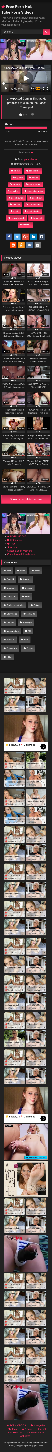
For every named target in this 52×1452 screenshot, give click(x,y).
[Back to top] (43, 1443)
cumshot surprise (35, 191)
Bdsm (37, 571)
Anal (9, 571)
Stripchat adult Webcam (19, 551)
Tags (13, 543)
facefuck (16, 204)
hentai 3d (30, 614)
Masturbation (13, 631)
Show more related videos (26, 499)
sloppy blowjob (17, 218)
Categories (16, 540)
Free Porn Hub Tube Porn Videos (17, 9)
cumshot (14, 191)
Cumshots (11, 596)
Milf (29, 631)
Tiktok (9, 657)
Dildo (27, 596)
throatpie (27, 225)
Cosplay (26, 579)
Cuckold (28, 588)
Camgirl (10, 579)
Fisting (37, 605)
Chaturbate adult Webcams (21, 554)
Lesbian (10, 622)
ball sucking (34, 171)
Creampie (11, 588)
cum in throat (34, 184)
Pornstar (10, 639)
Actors (13, 547)
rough (15, 211)
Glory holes (12, 614)
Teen (26, 639)
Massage (27, 622)
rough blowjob (33, 211)
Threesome (12, 648)
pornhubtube (30, 159)
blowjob (16, 184)
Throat (17, 171)
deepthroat (37, 198)
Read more (24, 152)
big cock (19, 177)
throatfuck (37, 218)
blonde (35, 177)
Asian (22, 571)
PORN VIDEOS (18, 536)
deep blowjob (17, 198)
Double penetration (15, 605)
